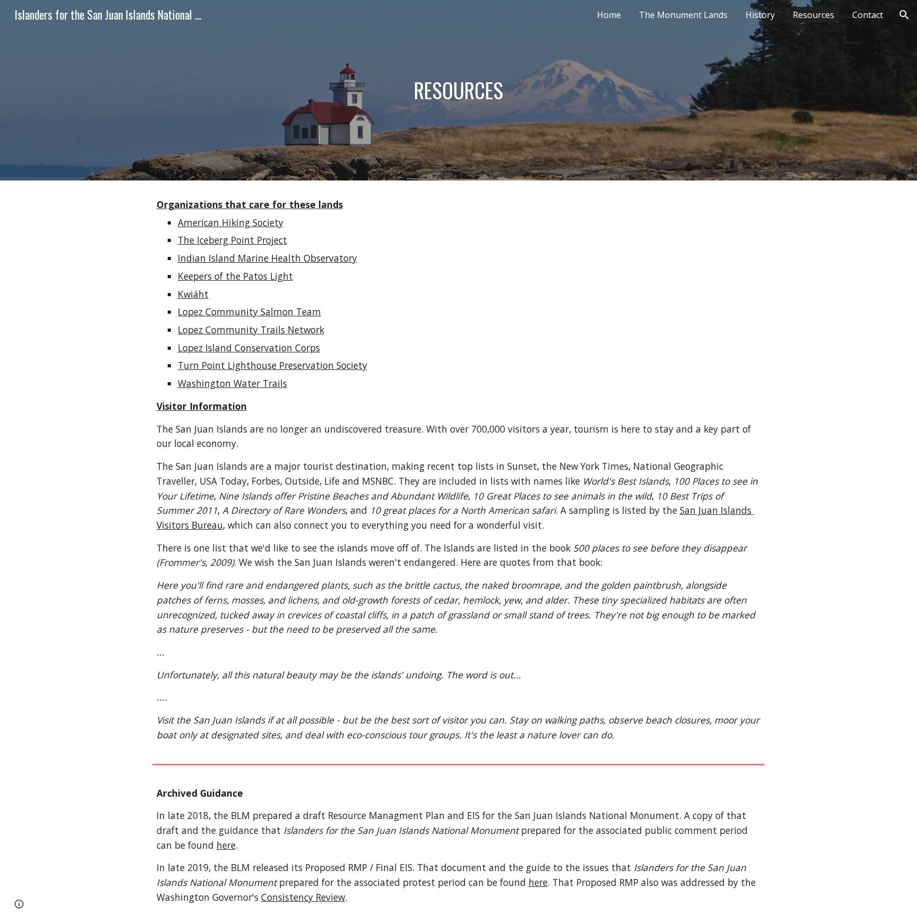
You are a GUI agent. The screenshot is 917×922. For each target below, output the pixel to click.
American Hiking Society (230, 222)
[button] (904, 15)
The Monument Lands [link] (683, 15)
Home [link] (609, 15)
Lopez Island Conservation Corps (249, 347)
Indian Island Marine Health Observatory (267, 258)
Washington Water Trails (232, 383)
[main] (458, 90)
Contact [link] (867, 15)
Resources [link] (813, 15)
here (226, 845)
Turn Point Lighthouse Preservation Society (272, 365)
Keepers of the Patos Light (235, 276)
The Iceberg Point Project (232, 240)
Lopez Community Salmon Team (249, 311)
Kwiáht (193, 294)
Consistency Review (303, 897)
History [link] (760, 15)
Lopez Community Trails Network (251, 329)
